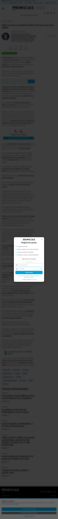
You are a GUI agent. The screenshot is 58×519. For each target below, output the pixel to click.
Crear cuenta (29, 272)
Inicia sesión (33, 279)
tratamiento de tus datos (29, 277)
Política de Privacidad (34, 275)
